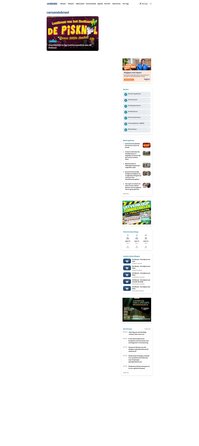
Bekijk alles (126, 193)
